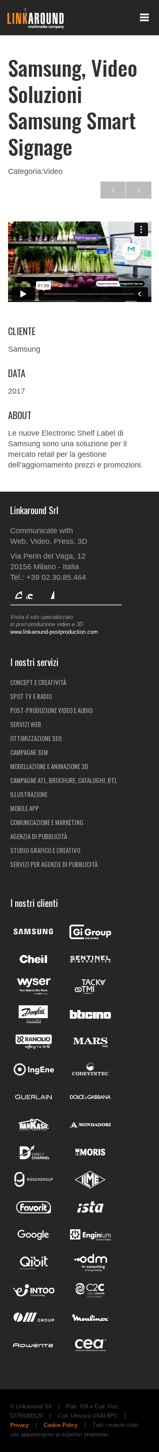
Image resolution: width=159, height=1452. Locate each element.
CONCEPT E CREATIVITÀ (38, 682)
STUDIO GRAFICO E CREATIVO (45, 850)
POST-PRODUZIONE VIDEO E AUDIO (51, 710)
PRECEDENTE (139, 190)
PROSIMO (113, 190)
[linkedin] (48, 593)
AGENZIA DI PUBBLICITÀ (38, 836)
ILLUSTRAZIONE (28, 794)
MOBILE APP (24, 808)
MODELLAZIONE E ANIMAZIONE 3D (49, 766)
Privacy (19, 1425)
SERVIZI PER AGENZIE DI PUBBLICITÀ (54, 864)
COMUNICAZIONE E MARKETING (47, 822)
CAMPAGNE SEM (29, 752)
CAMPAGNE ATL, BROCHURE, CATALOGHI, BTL (63, 780)
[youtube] (32, 593)
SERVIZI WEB (25, 724)
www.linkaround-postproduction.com (54, 632)
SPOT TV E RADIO (31, 696)
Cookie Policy (61, 1425)
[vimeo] (16, 593)
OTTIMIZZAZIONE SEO (35, 738)
